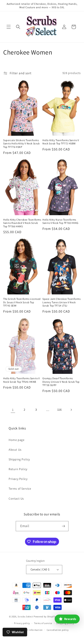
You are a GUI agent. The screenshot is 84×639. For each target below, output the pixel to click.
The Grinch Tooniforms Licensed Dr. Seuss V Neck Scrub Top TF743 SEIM (22, 302)
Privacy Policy (18, 479)
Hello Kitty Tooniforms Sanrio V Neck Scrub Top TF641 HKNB (21, 380)
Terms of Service (20, 489)
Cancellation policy (58, 629)
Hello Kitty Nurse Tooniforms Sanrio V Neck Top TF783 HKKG (60, 221)
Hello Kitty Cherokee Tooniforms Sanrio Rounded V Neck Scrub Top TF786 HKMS (22, 223)
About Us (15, 450)
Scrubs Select (25, 616)
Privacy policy (22, 623)
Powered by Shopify (45, 616)
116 (59, 409)
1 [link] (13, 410)
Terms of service (43, 623)
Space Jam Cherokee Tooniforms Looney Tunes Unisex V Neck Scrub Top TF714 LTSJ (61, 302)
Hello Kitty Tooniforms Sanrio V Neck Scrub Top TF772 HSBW (60, 142)
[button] (8, 27)
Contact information (31, 629)
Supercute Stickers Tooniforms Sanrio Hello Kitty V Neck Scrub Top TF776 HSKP (21, 143)
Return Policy (18, 469)
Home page (16, 440)
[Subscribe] (63, 526)
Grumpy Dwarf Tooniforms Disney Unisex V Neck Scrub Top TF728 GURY (61, 382)
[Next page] (71, 410)
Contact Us (16, 498)
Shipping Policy (19, 459)
